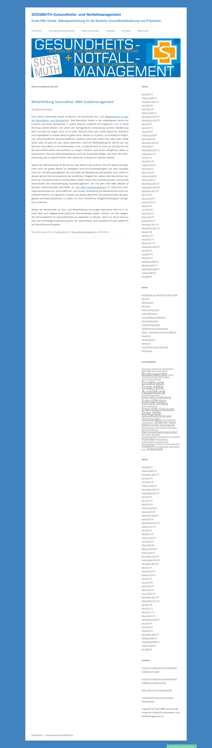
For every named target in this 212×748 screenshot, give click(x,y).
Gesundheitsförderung (156, 416)
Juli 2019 (145, 124)
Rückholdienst (162, 439)
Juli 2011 (145, 231)
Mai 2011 (146, 235)
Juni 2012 (146, 209)
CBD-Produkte (164, 377)
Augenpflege (147, 371)
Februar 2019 (148, 135)
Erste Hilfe (151, 412)
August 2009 (147, 272)
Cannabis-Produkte (149, 377)
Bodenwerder (155, 374)
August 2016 (147, 164)
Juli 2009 (145, 276)
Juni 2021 (146, 105)
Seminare (110, 31)
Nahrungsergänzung (150, 430)
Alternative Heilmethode (151, 369)
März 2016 (146, 172)
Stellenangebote (148, 442)
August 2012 (147, 202)
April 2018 (146, 146)
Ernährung (153, 382)
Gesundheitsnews (150, 321)
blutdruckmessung (159, 371)
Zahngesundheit (162, 447)
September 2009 (149, 269)
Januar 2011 (147, 243)
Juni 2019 (146, 127)
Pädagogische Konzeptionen (155, 328)
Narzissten (155, 435)
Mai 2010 (146, 257)
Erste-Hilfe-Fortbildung (156, 397)
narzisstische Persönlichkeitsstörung (156, 437)
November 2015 (149, 183)
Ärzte (144, 449)
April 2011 (146, 239)
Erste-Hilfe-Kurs (154, 400)
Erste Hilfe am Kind (150, 310)
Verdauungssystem (172, 444)
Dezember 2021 (149, 101)
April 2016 (146, 168)
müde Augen (172, 428)
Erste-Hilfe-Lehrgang (155, 403)
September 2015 (149, 187)
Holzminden (151, 419)
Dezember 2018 (149, 142)
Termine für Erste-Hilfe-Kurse (155, 347)
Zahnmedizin (174, 447)
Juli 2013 (145, 194)
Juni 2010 (146, 254)
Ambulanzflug (167, 369)
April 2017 (146, 161)
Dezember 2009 (149, 261)
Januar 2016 (147, 179)
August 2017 (147, 153)
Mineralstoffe (160, 428)
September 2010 (149, 246)
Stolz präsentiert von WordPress (59, 735)
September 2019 (149, 120)
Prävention (149, 439)
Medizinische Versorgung (158, 425)
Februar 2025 (148, 98)
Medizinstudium (148, 428)
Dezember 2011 (149, 224)
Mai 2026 (146, 94)
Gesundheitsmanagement (62, 31)
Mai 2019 (146, 131)
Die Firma (126, 31)
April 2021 (146, 109)
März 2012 (146, 217)
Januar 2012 (147, 220)
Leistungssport (148, 422)
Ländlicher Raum (165, 422)
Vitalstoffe (148, 446)
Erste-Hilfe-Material (149, 406)
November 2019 (149, 116)
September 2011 (149, 228)
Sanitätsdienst (148, 339)
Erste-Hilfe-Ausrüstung (151, 395)
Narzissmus (146, 435)
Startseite (37, 31)
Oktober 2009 (148, 265)
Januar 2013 (147, 198)
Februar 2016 (148, 176)
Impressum (143, 31)
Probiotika (176, 437)
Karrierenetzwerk (169, 420)
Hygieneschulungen (151, 324)
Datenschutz (147, 302)
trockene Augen (161, 442)
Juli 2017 (145, 157)
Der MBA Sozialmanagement (91, 187)
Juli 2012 (145, 205)
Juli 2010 (145, 250)
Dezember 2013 (149, 191)
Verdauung (159, 444)
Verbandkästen (148, 444)
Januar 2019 (147, 138)
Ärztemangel (155, 449)
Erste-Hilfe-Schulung (158, 408)
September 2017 (149, 150)
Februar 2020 (148, 112)
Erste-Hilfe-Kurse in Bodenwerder (157, 690)
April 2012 (146, 213)
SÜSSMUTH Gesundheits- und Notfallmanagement (76, 14)
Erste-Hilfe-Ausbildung (153, 389)
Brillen (171, 375)
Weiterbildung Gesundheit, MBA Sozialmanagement (73, 101)
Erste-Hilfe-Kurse (90, 31)
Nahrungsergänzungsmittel (159, 432)
